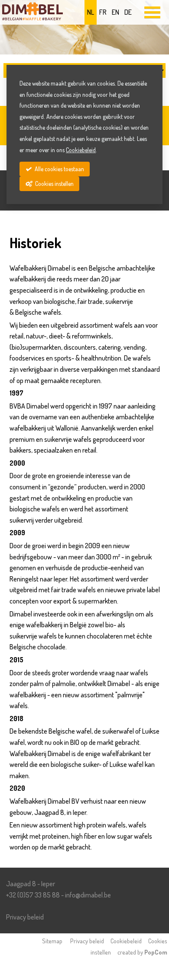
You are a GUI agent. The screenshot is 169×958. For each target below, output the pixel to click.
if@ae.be (88, 895)
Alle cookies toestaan (58, 168)
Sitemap (52, 941)
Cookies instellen (54, 183)
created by (142, 952)
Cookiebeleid (126, 941)
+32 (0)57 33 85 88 (33, 895)
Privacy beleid (25, 917)
